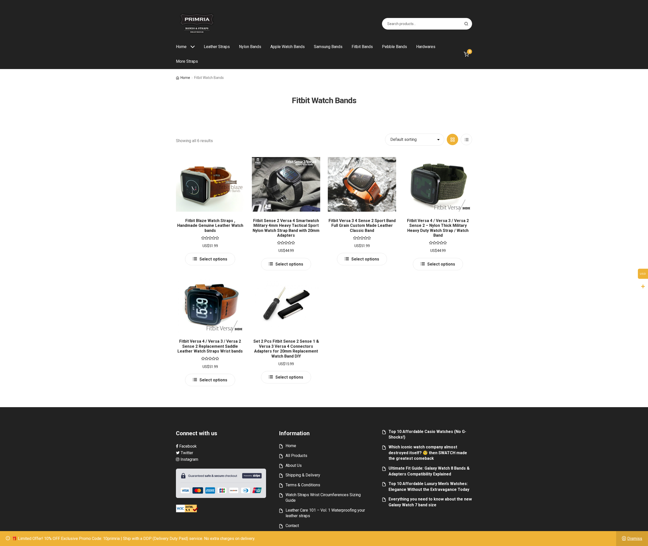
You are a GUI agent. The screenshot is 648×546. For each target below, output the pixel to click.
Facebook (187, 446)
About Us (294, 465)
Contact (292, 525)
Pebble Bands (394, 46)
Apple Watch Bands (287, 46)
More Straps (187, 61)
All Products (296, 455)
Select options (213, 259)
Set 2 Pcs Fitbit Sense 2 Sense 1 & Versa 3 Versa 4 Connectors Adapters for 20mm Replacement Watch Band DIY (286, 348)
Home (181, 46)
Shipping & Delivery (303, 475)
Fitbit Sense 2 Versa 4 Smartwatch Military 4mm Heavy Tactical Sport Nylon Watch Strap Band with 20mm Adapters (286, 228)
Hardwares (425, 46)
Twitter (186, 452)
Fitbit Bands (362, 46)
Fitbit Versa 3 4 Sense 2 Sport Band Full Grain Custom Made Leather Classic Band (362, 225)
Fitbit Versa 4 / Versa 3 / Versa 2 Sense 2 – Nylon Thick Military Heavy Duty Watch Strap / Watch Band (438, 228)
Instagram (188, 459)
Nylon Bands (250, 46)
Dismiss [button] (634, 538)
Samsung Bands (328, 46)
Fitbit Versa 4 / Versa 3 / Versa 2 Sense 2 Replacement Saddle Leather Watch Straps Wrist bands (210, 346)
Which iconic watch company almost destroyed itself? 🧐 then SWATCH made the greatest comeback (428, 453)
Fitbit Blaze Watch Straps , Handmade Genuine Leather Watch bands (210, 225)
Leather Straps (217, 46)
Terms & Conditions (303, 485)
